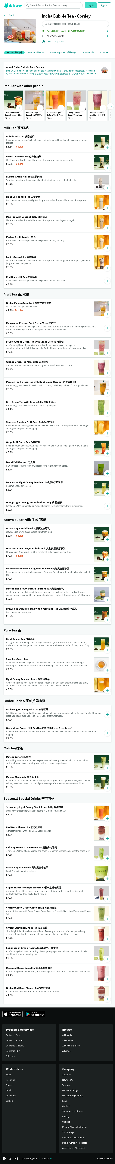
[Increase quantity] (19, 108)
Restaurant (11, 1080)
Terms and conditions (72, 1111)
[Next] (110, 106)
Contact (66, 1106)
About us (66, 1074)
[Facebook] (4, 1158)
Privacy (65, 1116)
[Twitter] (10, 1158)
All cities (66, 1051)
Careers (9, 1101)
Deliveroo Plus (13, 1035)
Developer (11, 1095)
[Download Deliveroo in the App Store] (12, 1014)
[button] (75, 30)
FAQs (64, 1101)
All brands (67, 1035)
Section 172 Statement (73, 1137)
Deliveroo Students (15, 1045)
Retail (9, 1090)
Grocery (9, 1085)
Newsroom (67, 1080)
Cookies (66, 1122)
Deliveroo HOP (13, 1051)
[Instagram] (16, 1158)
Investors (66, 1085)
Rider (8, 1074)
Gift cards (10, 1056)
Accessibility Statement (73, 1148)
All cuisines (67, 1040)
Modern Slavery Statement (74, 1127)
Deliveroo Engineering (72, 1095)
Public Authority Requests (74, 1143)
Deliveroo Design (70, 1090)
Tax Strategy (68, 1132)
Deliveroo (13, 5)
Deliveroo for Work (15, 1040)
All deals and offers (71, 1045)
